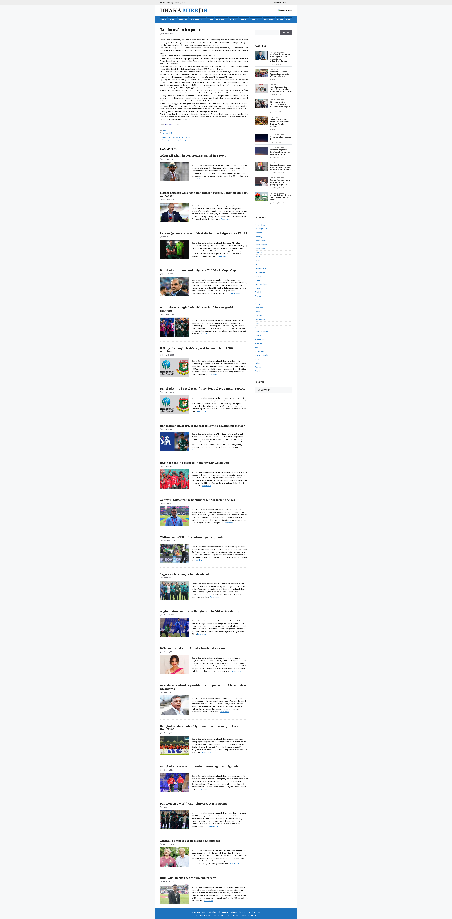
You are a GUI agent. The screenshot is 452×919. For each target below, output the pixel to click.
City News (275, 117)
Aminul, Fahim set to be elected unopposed (190, 841)
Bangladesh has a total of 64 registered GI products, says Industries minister (280, 57)
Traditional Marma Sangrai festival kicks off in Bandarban (279, 73)
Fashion (258, 276)
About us (277, 2)
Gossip (210, 19)
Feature (258, 280)
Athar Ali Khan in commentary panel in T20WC (193, 155)
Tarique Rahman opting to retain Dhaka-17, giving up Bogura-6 (281, 182)
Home (163, 19)
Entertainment (196, 19)
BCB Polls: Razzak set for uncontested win (189, 878)
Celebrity (183, 19)
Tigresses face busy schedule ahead (184, 574)
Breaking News (261, 229)
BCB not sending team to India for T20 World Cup (194, 463)
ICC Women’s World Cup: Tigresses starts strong (193, 803)
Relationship (260, 339)
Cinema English (261, 244)
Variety (280, 19)
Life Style (220, 19)
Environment (260, 272)
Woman (258, 367)
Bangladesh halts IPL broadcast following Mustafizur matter (202, 426)
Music (257, 323)
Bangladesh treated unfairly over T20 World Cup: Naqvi (199, 270)
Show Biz (233, 19)
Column (258, 256)
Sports (243, 19)
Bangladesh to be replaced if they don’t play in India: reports (202, 388)
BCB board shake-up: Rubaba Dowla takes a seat (193, 648)
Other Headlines (277, 52)
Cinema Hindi (260, 248)
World (288, 19)
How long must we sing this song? (174, 140)
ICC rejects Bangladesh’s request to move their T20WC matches (197, 349)
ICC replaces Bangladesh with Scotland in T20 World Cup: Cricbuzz (200, 309)
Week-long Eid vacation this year (280, 138)
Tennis (257, 359)
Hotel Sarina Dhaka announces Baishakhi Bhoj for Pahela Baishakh (279, 122)
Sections (254, 19)
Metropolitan (260, 319)
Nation (257, 327)
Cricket (164, 130)
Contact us (287, 2)
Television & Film (261, 355)
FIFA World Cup (261, 284)
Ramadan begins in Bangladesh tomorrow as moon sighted (280, 151)
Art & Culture (276, 69)
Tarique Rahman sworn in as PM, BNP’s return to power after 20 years (280, 167)
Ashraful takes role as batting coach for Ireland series (197, 500)
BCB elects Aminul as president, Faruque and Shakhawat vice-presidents (203, 687)
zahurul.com (251, 915)
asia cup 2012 (167, 133)
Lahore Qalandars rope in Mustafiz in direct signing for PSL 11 (203, 233)
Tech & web (269, 19)
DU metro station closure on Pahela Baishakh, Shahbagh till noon (280, 105)
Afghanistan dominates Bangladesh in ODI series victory (199, 611)
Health (257, 311)
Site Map (256, 912)
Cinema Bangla (260, 240)
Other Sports (260, 335)
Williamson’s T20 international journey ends (191, 537)
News (171, 19)
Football (258, 292)
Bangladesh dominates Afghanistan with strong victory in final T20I (201, 727)
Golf (256, 300)
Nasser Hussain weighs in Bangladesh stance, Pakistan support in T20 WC (204, 194)
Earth (257, 264)
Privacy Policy (245, 912)
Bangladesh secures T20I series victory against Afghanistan (201, 766)
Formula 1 (259, 296)
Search (286, 32)
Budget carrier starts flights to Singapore (176, 137)
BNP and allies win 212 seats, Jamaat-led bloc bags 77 (280, 197)
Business (274, 85)
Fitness (258, 288)
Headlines (275, 163)
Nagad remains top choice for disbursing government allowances (281, 89)
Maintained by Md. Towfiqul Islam (205, 912)
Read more (196, 178)
